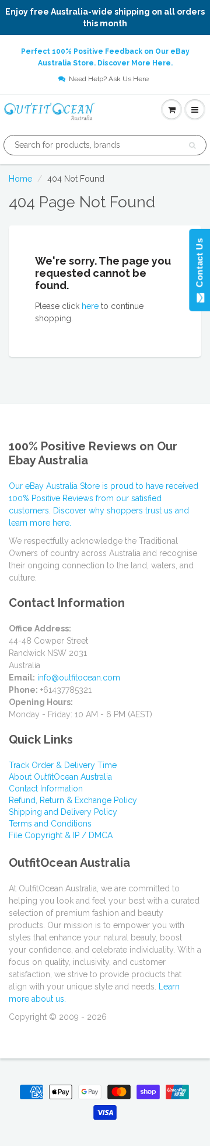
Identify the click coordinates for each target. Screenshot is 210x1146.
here (90, 306)
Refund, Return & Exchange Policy (73, 800)
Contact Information (46, 788)
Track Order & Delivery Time (63, 765)
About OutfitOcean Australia (60, 777)
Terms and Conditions (50, 823)
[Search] (192, 145)
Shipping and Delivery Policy (63, 812)
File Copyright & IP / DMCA (61, 835)
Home (20, 178)
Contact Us (199, 265)
